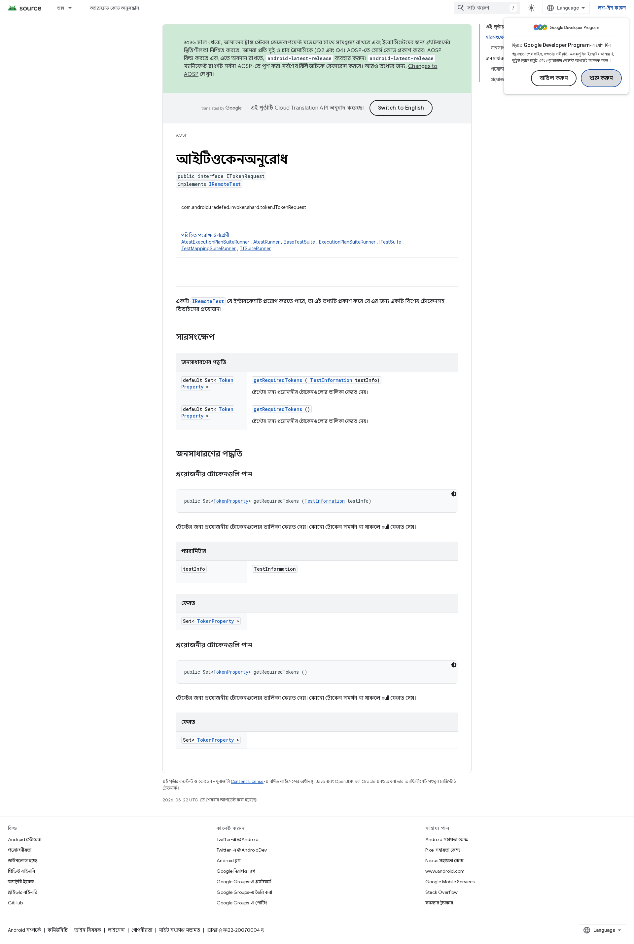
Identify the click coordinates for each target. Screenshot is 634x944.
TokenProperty (230, 501)
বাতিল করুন (554, 78)
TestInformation (331, 380)
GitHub (15, 903)
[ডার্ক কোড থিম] (454, 494)
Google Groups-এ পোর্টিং (242, 903)
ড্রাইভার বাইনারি (22, 892)
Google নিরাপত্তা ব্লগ (236, 871)
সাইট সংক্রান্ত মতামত (179, 930)
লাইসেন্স (116, 930)
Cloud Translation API (301, 108)
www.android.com (445, 871)
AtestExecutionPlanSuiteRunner (215, 242)
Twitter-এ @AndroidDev (242, 850)
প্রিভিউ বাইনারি (21, 871)
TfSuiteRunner (255, 249)
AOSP (181, 135)
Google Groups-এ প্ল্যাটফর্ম (244, 882)
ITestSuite (390, 242)
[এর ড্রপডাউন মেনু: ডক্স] (73, 8)
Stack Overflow (441, 892)
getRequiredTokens (278, 380)
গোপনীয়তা (141, 930)
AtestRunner (266, 242)
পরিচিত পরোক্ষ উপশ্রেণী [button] (292, 242)
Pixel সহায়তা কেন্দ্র (442, 850)
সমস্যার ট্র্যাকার (439, 903)
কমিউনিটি (58, 930)
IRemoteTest (225, 184)
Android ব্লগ (228, 860)
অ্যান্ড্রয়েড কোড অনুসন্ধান (114, 8)
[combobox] (487, 8)
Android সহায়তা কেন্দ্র (446, 839)
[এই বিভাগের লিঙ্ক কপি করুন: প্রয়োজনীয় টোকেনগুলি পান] (260, 475)
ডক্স (60, 8)
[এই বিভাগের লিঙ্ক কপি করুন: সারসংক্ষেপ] (223, 338)
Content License (247, 781)
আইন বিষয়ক (87, 930)
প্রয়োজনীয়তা (19, 850)
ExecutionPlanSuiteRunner (347, 242)
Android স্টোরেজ (24, 839)
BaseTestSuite (299, 242)
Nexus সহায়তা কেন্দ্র (444, 860)
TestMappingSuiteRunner (208, 249)
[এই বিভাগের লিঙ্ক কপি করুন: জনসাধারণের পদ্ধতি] (251, 454)
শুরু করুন (601, 78)
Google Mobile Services (450, 882)
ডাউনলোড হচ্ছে (22, 860)
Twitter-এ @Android (238, 839)
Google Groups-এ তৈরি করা (244, 892)
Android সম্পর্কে (24, 930)
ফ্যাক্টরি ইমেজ (21, 882)
